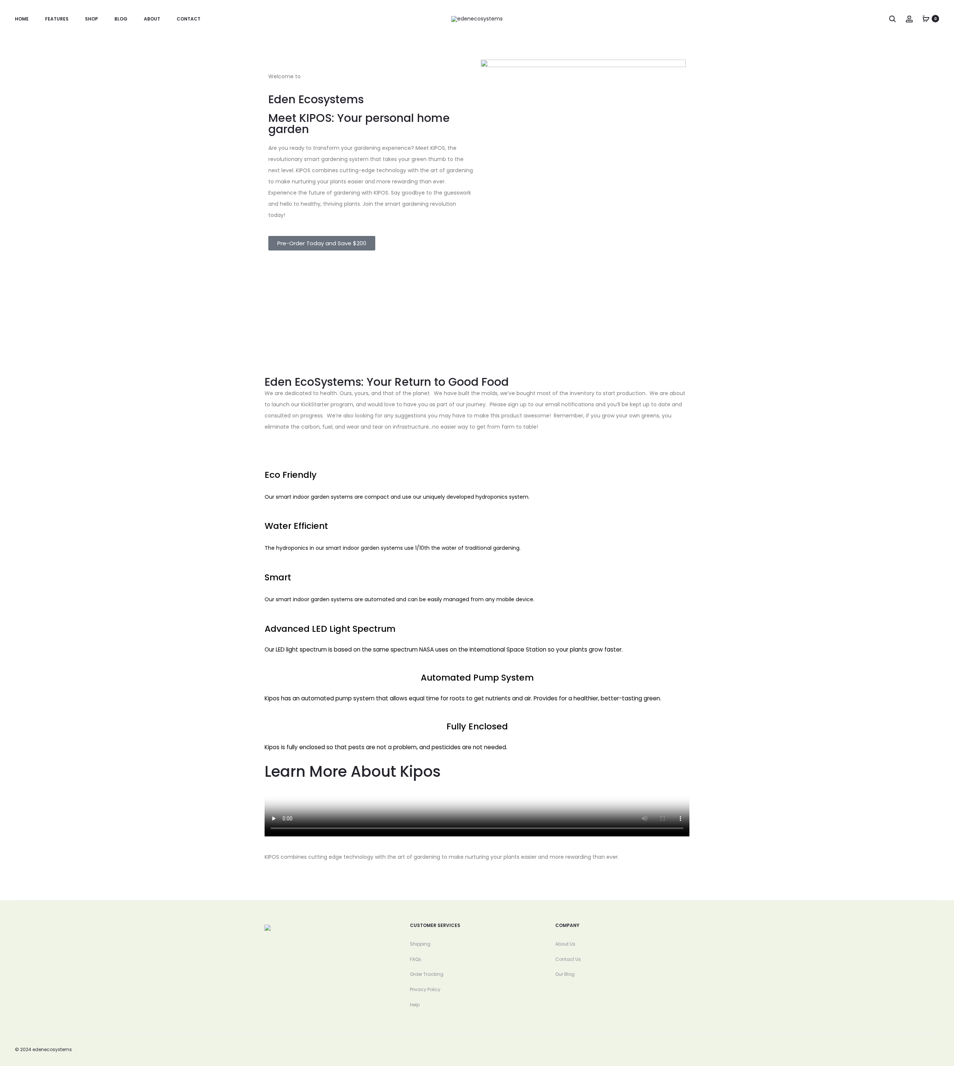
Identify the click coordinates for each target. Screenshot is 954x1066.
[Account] (909, 18)
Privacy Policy (425, 989)
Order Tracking (426, 974)
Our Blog (565, 974)
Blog (120, 19)
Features (57, 19)
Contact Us (568, 959)
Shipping (420, 944)
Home (22, 19)
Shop (91, 19)
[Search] (892, 18)
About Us (565, 944)
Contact (188, 19)
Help (415, 1005)
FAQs (415, 959)
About (152, 19)
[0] (926, 18)
